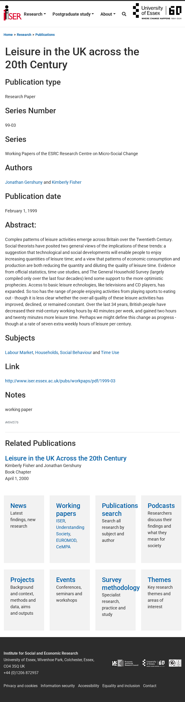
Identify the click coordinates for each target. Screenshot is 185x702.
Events (65, 580)
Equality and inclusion (121, 685)
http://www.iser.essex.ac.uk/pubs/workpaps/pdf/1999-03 (60, 380)
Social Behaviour (76, 352)
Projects (22, 580)
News (18, 506)
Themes (159, 580)
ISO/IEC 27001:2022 (175, 663)
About (106, 14)
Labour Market (19, 352)
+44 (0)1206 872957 (21, 672)
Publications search (120, 509)
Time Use (110, 352)
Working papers (68, 509)
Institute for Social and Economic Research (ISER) (13, 14)
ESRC (125, 663)
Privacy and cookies (21, 685)
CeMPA (63, 546)
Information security (58, 685)
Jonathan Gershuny (24, 182)
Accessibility (88, 685)
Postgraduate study (72, 14)
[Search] (124, 14)
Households (46, 352)
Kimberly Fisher (66, 182)
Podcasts (161, 506)
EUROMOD (66, 540)
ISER (60, 520)
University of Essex (157, 14)
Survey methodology (121, 583)
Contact (149, 685)
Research (33, 14)
